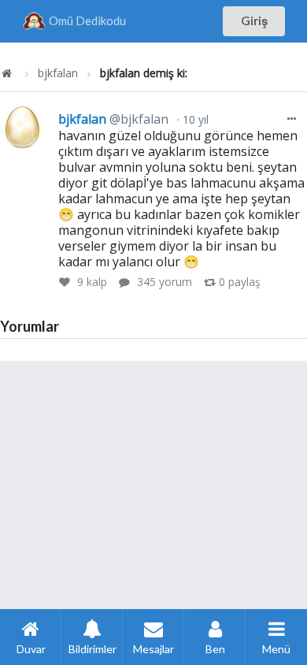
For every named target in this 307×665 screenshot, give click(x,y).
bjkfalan (58, 73)
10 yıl (194, 119)
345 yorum (164, 281)
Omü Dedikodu (87, 20)
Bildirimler (92, 649)
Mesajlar (153, 649)
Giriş (254, 20)
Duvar (31, 649)
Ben (215, 649)
